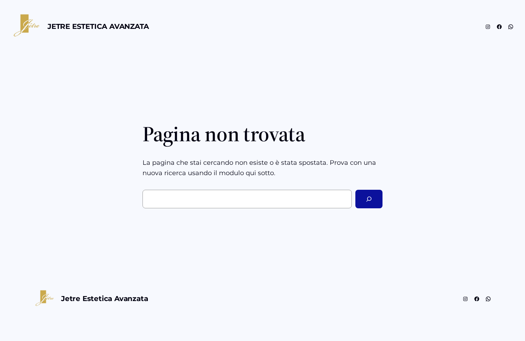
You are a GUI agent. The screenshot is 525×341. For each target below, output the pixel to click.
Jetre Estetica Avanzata (98, 26)
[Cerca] (368, 199)
